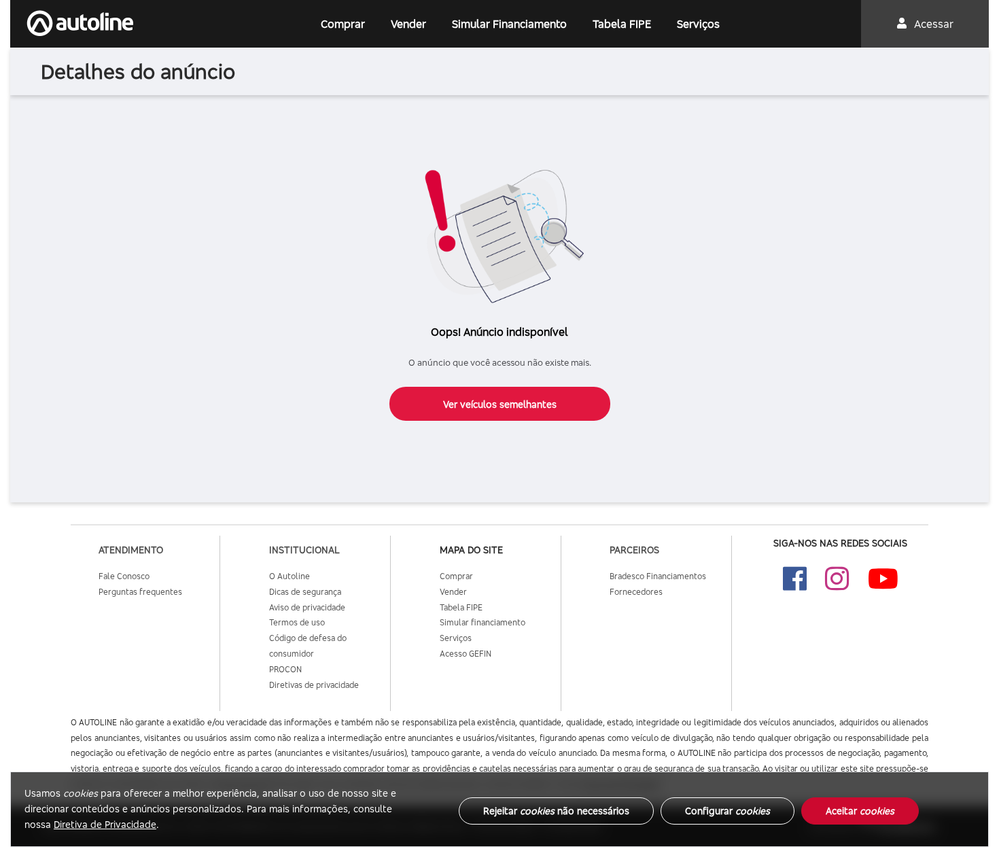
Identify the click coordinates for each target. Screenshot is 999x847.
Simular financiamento (482, 622)
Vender (408, 24)
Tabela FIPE (622, 24)
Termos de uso (297, 622)
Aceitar (860, 810)
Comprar (343, 24)
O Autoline (289, 576)
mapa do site (471, 549)
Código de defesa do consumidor (308, 646)
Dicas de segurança (305, 592)
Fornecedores (636, 592)
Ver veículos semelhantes (500, 404)
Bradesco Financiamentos (658, 576)
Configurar (727, 810)
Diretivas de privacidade (314, 685)
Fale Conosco (124, 576)
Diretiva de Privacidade (105, 824)
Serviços (698, 24)
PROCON (285, 669)
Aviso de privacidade (307, 607)
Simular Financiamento (509, 24)
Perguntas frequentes (140, 592)
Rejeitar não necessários (556, 810)
